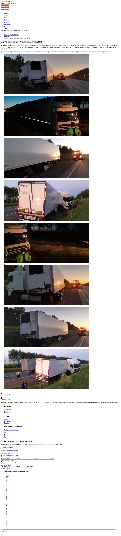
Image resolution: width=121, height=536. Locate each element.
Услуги (6, 15)
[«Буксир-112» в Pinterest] (4, 437)
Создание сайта (5, 468)
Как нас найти (8, 421)
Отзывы (6, 18)
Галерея (6, 20)
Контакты (7, 22)
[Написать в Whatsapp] (60, 534)
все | (7, 476)
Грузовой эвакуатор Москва (9, 450)
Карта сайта (29, 466)
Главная (6, 13)
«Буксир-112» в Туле (7, 1)
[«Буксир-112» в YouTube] (4, 436)
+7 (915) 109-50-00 (6, 396)
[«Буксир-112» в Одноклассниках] (4, 434)
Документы (7, 409)
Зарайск (4, 531)
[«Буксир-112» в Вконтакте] (5, 433)
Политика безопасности (11, 430)
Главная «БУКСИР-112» (11, 35)
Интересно (7, 24)
